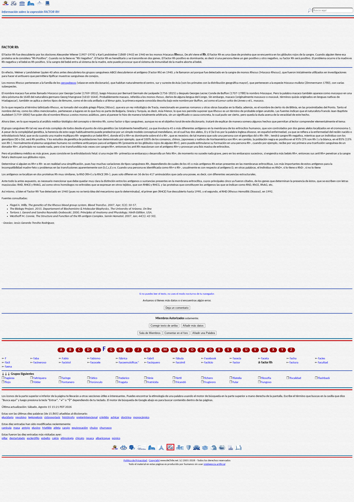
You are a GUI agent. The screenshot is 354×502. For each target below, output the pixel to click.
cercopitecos (68, 83)
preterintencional (87, 417)
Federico (124, 378)
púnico (116, 438)
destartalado (17, 438)
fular (235, 382)
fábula (180, 358)
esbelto (45, 438)
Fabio (65, 358)
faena (8, 366)
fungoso (266, 382)
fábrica (123, 358)
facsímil (180, 362)
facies (321, 358)
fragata (123, 382)
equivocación (80, 428)
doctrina (126, 417)
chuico (94, 428)
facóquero (153, 362)
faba (36, 358)
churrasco (106, 428)
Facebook (210, 358)
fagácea (9, 378)
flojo (8, 382)
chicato (79, 438)
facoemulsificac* (129, 362)
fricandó (181, 382)
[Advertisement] (177, 31)
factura (293, 362)
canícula (6, 428)
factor (236, 362)
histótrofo (68, 417)
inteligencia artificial (214, 464)
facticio (208, 362)
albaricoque (103, 438)
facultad (323, 362)
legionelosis (35, 417)
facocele (95, 362)
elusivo (36, 428)
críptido (104, 417)
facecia (237, 358)
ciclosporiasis (52, 417)
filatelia (237, 378)
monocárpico (141, 417)
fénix (150, 378)
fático (93, 378)
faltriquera (39, 378)
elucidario (8, 417)
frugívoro (210, 382)
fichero (208, 378)
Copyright (154, 460)
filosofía (266, 378)
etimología (67, 438)
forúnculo (96, 382)
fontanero (68, 382)
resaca (90, 438)
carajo (66, 428)
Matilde (47, 428)
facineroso (39, 362)
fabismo (95, 358)
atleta (56, 428)
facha (293, 358)
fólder (37, 382)
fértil (179, 378)
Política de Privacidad (136, 460)
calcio (55, 438)
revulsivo (20, 417)
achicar (115, 417)
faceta (265, 358)
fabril (150, 358)
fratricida (152, 382)
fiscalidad (295, 378)
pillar (5, 438)
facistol (66, 362)
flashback (324, 378)
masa (16, 428)
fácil (7, 362)
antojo (26, 428)
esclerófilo (33, 438)
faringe (66, 378)
